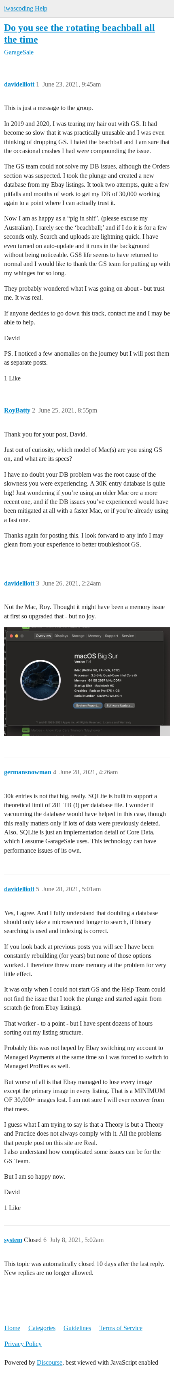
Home (12, 1327)
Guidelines (77, 1327)
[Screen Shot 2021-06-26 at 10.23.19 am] (87, 681)
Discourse (49, 1362)
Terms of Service (120, 1327)
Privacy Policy (23, 1343)
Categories (41, 1327)
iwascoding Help (25, 8)
